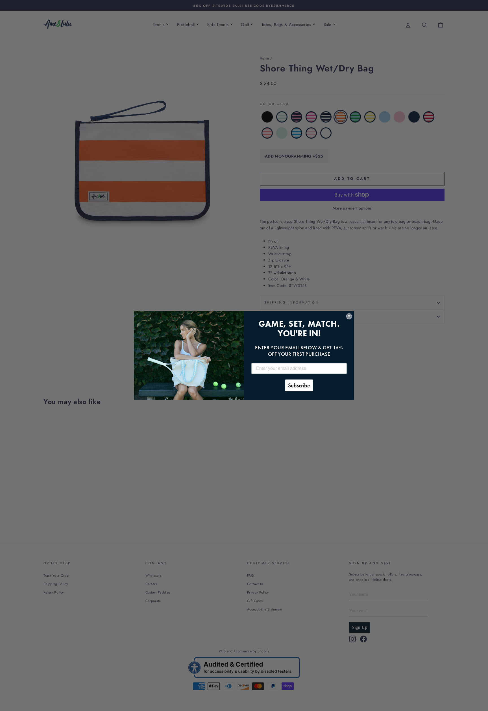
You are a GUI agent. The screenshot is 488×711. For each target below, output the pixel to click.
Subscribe (299, 385)
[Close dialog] (349, 316)
